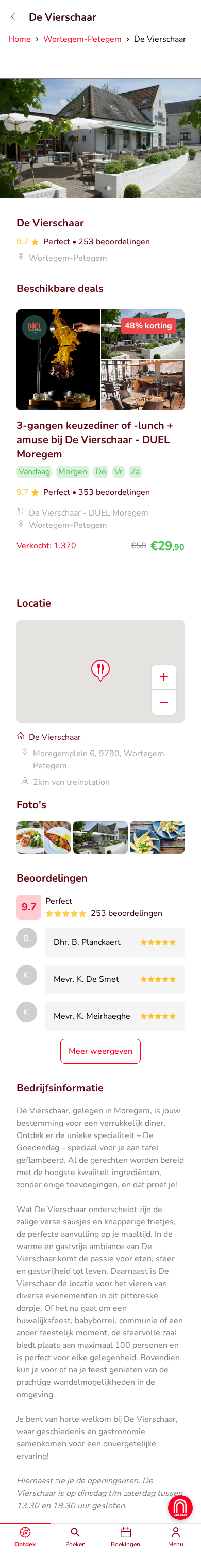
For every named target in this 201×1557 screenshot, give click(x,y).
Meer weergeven (100, 1051)
